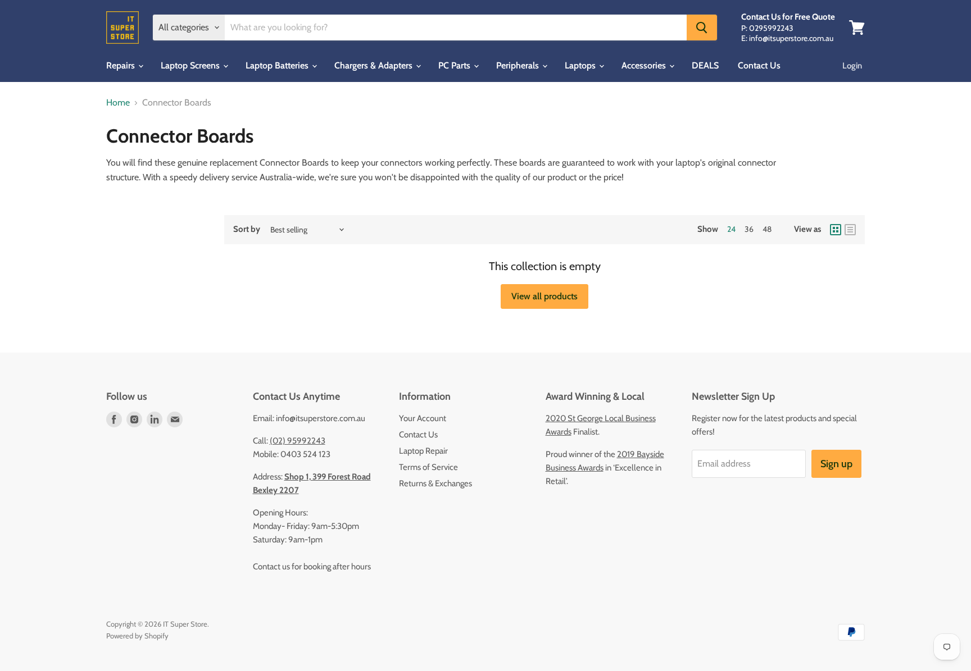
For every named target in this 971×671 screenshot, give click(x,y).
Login (852, 66)
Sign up (836, 464)
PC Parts (455, 65)
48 (767, 229)
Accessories (644, 65)
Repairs (121, 65)
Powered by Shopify (137, 635)
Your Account (422, 418)
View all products (544, 296)
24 (731, 229)
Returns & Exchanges (435, 483)
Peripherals (518, 65)
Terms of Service (428, 467)
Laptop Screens (191, 65)
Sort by (246, 229)
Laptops (581, 65)
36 (749, 229)
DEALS (705, 65)
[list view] (850, 229)
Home (118, 103)
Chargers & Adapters (374, 65)
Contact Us (759, 65)
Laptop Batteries (278, 65)
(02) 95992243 (297, 441)
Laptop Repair (423, 451)
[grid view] (835, 229)
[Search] (702, 27)
